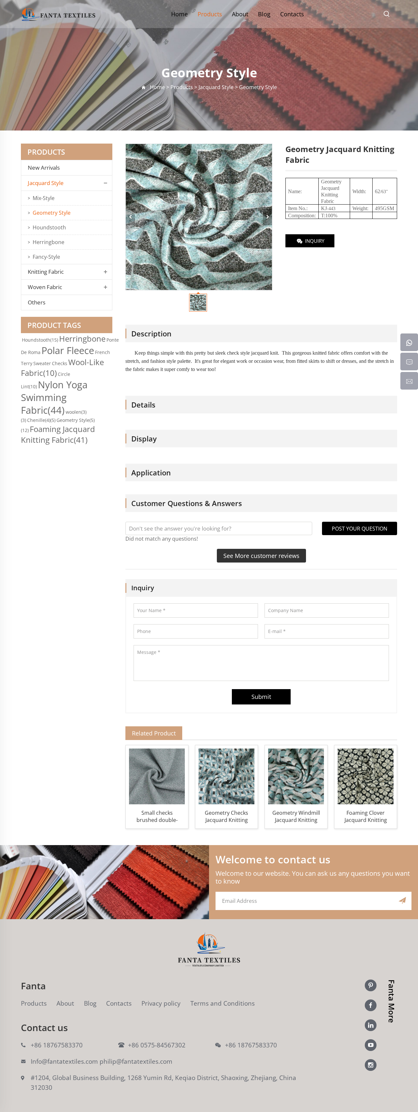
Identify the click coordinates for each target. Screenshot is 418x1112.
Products (210, 14)
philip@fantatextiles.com (136, 1061)
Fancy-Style (46, 256)
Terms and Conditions (222, 1003)
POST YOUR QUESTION (359, 528)
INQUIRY (314, 241)
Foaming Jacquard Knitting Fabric (58, 434)
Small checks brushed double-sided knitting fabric (157, 816)
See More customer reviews (261, 556)
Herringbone (48, 242)
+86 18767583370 (57, 1045)
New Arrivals (46, 167)
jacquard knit (264, 353)
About (240, 14)
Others (36, 302)
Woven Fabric (45, 287)
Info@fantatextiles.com (64, 1061)
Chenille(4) (41, 420)
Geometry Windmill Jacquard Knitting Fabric (296, 816)
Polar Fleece (67, 350)
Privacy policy (161, 1003)
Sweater (42, 363)
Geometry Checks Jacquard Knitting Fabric (226, 816)
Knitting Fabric (46, 271)
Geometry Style (52, 212)
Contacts (292, 14)
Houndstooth (49, 227)
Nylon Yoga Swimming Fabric (54, 397)
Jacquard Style (46, 183)
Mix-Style (44, 198)
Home (179, 14)
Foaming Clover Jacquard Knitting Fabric (366, 816)
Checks (59, 363)
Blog (264, 14)
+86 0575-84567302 (156, 1045)
